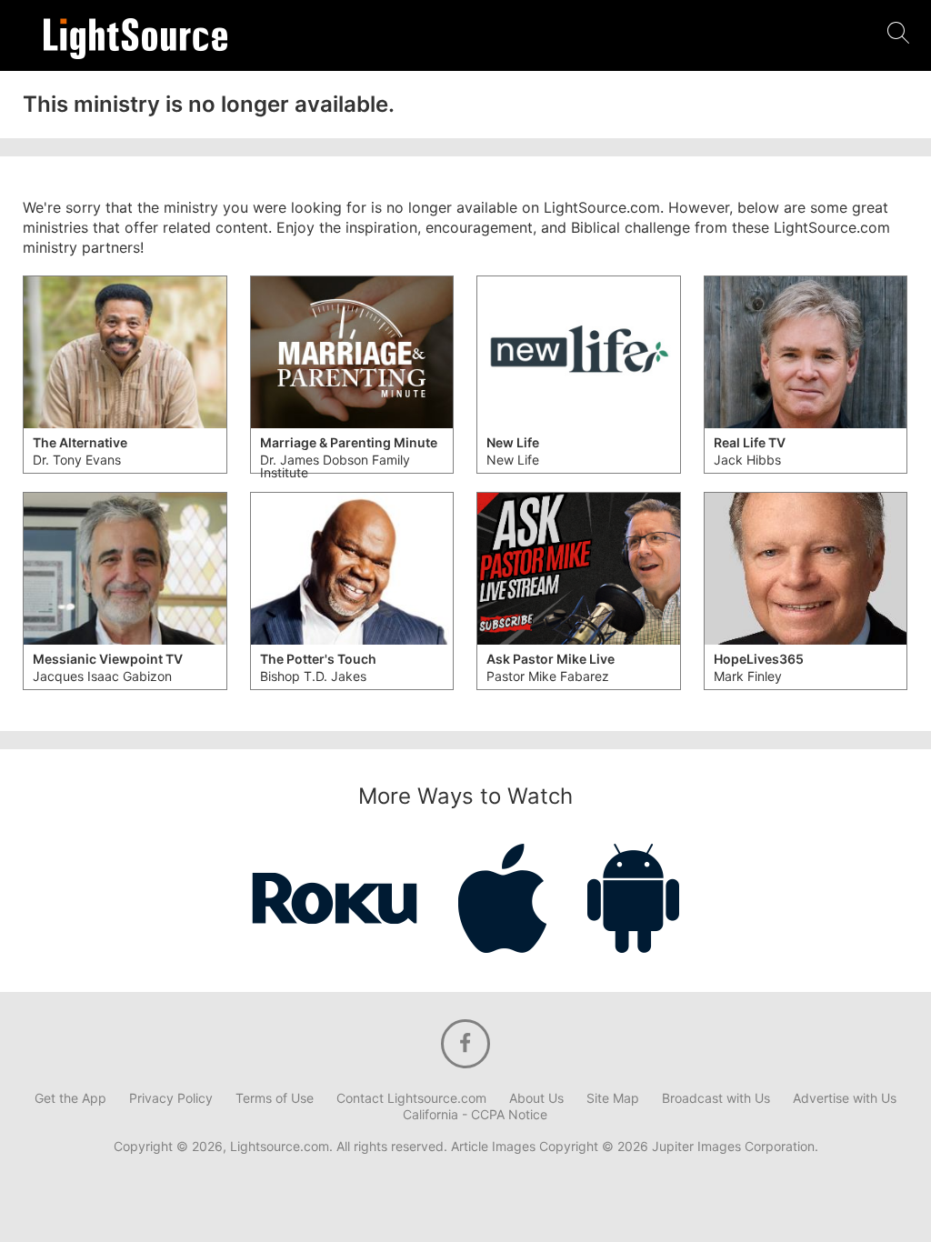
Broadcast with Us (716, 1098)
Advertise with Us (844, 1098)
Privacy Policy (171, 1098)
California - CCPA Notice (475, 1114)
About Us (536, 1098)
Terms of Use (274, 1098)
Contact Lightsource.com (411, 1098)
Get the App (70, 1098)
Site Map (612, 1098)
